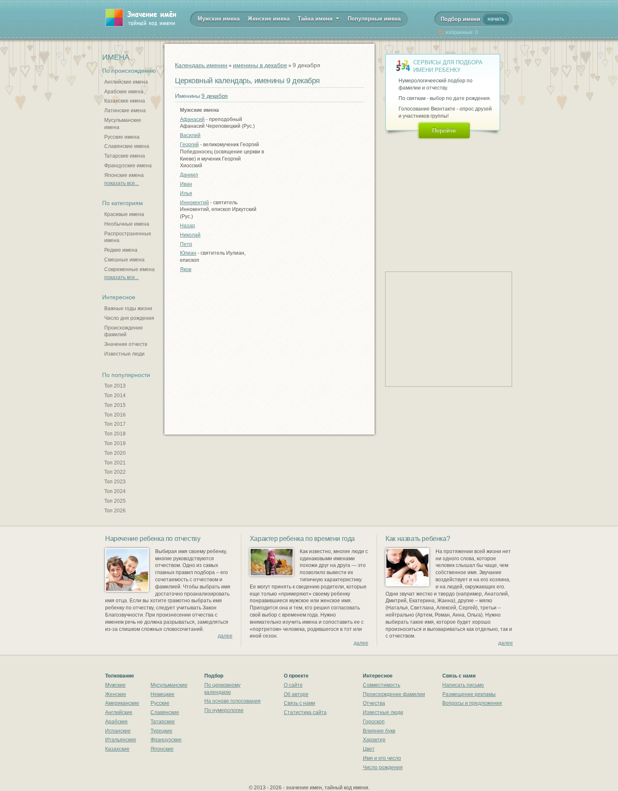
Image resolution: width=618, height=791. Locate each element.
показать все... (121, 183)
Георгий (189, 145)
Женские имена (269, 19)
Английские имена (126, 82)
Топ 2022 (115, 472)
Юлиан (188, 253)
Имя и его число (382, 758)
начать (496, 19)
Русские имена (122, 137)
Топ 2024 (115, 491)
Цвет (369, 749)
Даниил (189, 175)
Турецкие (161, 731)
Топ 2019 (115, 443)
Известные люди (124, 354)
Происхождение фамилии (394, 694)
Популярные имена (374, 19)
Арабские (116, 722)
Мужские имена (219, 19)
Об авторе (296, 694)
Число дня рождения (129, 318)
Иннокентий (194, 203)
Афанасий (192, 119)
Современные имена (129, 269)
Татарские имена (124, 156)
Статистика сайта (305, 712)
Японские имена (124, 175)
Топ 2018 (115, 434)
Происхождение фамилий (123, 331)
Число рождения (383, 767)
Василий (190, 135)
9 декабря (214, 95)
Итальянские (120, 740)
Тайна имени (316, 19)
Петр (186, 244)
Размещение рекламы (469, 694)
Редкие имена (120, 250)
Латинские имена (125, 110)
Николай (190, 235)
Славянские (165, 712)
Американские (122, 703)
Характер (374, 740)
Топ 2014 (115, 395)
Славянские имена (126, 146)
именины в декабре (260, 65)
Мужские (115, 685)
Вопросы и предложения (472, 703)
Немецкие (162, 694)
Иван (186, 184)
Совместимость (381, 685)
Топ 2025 (115, 501)
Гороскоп (374, 722)
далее (225, 636)
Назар (187, 226)
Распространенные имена (127, 237)
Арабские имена (123, 92)
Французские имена (128, 166)
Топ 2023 (115, 482)
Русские (160, 703)
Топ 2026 (115, 511)
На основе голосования (232, 701)
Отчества (374, 703)
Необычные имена (126, 224)
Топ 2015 (115, 405)
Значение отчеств (125, 344)
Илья (186, 193)
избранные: (462, 32)
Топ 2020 (115, 453)
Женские (115, 694)
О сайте (293, 685)
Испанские (118, 731)
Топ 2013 (115, 386)
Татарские (163, 722)
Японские (162, 749)
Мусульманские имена (122, 123)
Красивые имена (124, 214)
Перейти (444, 130)
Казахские (117, 749)
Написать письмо (463, 685)
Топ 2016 (115, 415)
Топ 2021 (115, 463)
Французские (166, 740)
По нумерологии (223, 710)
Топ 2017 (115, 424)
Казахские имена (124, 101)
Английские (118, 712)
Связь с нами (299, 703)
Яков (185, 269)
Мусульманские (169, 685)
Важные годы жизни (128, 308)
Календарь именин (201, 65)
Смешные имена (124, 260)
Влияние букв (379, 731)
